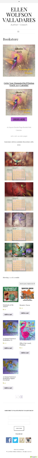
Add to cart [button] (8, 314)
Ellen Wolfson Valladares (19, 14)
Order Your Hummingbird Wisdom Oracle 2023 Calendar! (19, 84)
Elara (15, 449)
